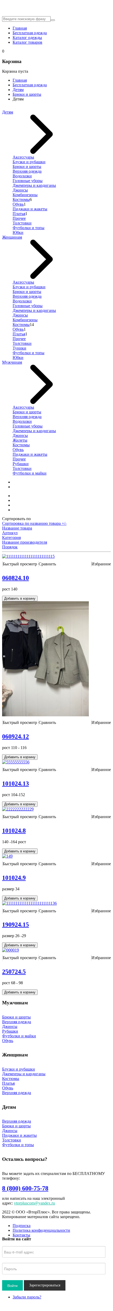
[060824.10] (28, 556)
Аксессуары (23, 157)
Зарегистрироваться (44, 1285)
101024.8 (14, 830)
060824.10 (15, 578)
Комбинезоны (25, 195)
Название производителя (24, 542)
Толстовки (22, 223)
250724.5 (14, 971)
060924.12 (15, 736)
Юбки (18, 232)
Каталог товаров (27, 42)
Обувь (18, 204)
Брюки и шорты (27, 94)
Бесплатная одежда (30, 33)
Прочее (19, 218)
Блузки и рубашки (29, 162)
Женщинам (12, 237)
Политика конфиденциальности (41, 1230)
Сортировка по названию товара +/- (34, 523)
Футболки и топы (28, 228)
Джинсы (20, 190)
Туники (19, 348)
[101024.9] (7, 856)
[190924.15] (29, 903)
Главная (20, 28)
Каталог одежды (27, 37)
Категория (11, 537)
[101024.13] (15, 762)
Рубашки (21, 464)
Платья (19, 213)
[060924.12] (45, 715)
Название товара (17, 528)
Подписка (21, 1225)
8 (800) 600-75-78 (25, 1188)
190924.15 (15, 924)
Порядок (10, 547)
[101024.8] (18, 809)
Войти (12, 1285)
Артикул (10, 533)
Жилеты (20, 440)
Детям (18, 89)
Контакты (21, 1235)
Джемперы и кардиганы (34, 185)
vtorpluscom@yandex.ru (34, 1203)
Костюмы (21, 199)
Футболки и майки (30, 473)
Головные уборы (28, 180)
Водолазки (22, 176)
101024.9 (14, 877)
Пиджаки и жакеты (30, 209)
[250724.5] (10, 950)
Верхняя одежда (27, 171)
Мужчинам (12, 362)
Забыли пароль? (27, 1297)
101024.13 (15, 783)
